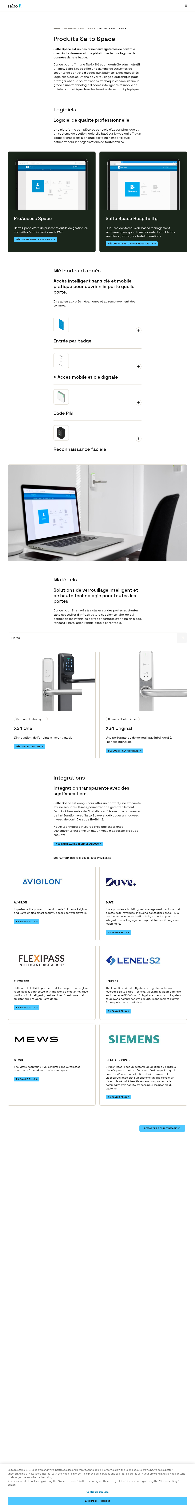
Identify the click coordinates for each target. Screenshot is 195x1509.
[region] (97, 1486)
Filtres (15, 638)
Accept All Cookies (97, 1501)
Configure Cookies (97, 1492)
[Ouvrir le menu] (186, 5)
